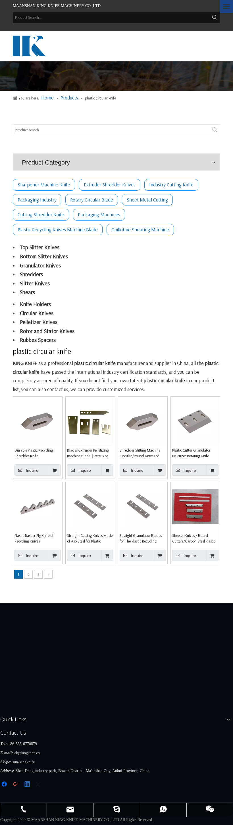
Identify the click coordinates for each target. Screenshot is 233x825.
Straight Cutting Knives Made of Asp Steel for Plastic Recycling (90, 538)
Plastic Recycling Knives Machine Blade (58, 229)
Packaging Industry (37, 199)
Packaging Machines (99, 214)
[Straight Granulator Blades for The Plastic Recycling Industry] (143, 506)
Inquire (32, 470)
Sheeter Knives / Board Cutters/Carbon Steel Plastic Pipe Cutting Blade (193, 538)
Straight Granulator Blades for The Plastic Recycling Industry (141, 538)
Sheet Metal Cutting (147, 199)
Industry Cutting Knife (171, 184)
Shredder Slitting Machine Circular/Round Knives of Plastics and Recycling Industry (140, 453)
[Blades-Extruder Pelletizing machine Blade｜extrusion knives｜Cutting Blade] (90, 420)
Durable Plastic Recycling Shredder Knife (33, 453)
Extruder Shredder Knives (110, 184)
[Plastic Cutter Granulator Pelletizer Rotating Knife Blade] (195, 420)
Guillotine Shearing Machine (140, 229)
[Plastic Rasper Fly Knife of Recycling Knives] (37, 506)
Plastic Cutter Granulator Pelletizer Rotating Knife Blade (191, 453)
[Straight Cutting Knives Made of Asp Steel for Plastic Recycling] (90, 506)
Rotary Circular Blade (91, 199)
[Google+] (16, 784)
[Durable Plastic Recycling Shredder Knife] (37, 420)
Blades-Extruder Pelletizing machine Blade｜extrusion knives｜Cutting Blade (88, 453)
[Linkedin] (27, 784)
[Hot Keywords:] (214, 17)
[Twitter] (38, 784)
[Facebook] (4, 784)
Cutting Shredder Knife (41, 214)
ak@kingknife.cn (27, 752)
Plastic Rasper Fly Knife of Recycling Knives (33, 538)
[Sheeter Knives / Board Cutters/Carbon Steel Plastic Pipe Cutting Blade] (195, 506)
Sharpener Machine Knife (44, 184)
